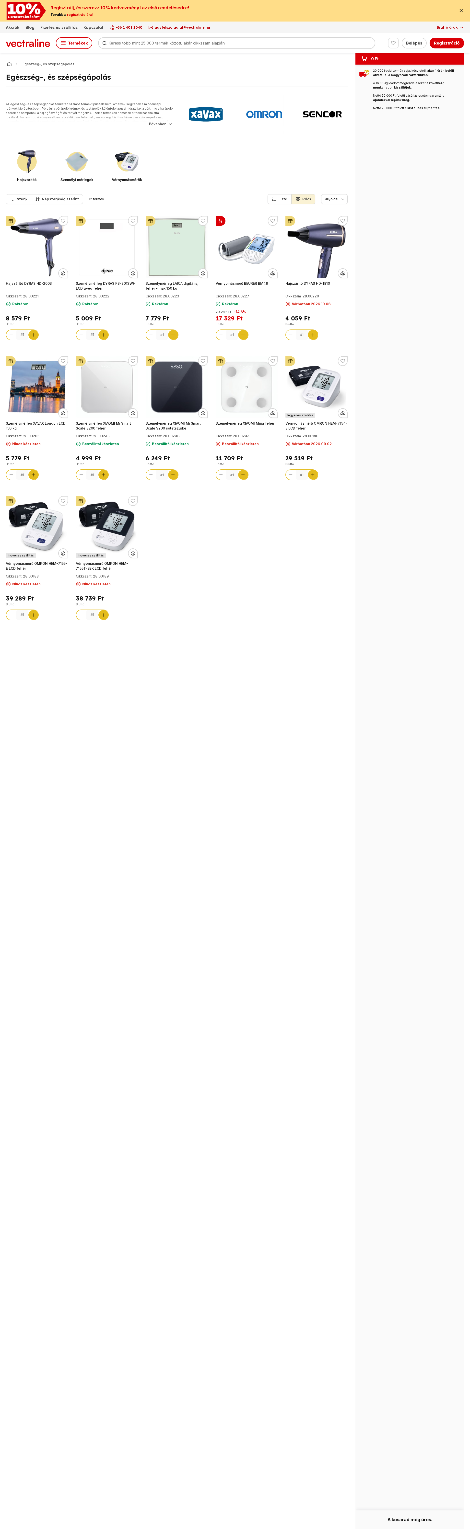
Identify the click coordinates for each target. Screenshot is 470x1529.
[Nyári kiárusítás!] (220, 221)
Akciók (13, 27)
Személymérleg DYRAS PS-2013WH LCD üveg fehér (105, 285)
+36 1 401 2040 (129, 27)
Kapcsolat (93, 27)
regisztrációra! (80, 14)
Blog (30, 27)
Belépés (414, 43)
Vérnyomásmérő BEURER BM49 (242, 283)
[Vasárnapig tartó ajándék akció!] (11, 221)
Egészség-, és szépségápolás (48, 64)
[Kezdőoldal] (9, 64)
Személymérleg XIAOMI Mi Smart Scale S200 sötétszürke (173, 425)
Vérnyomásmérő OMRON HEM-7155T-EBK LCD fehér (102, 565)
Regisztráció (447, 43)
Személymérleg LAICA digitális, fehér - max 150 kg (172, 285)
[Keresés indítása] (104, 43)
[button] (280, 199)
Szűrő (22, 199)
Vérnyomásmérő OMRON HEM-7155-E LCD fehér (36, 565)
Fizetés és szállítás (59, 27)
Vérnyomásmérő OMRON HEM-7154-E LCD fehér (316, 425)
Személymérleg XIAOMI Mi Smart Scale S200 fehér (103, 425)
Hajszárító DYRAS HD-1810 (307, 283)
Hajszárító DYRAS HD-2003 (29, 283)
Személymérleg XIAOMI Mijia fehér (245, 423)
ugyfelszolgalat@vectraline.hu (182, 27)
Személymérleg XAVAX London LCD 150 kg (36, 425)
